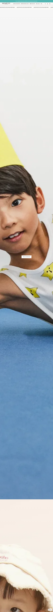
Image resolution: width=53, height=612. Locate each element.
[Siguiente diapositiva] (50, 1)
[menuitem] (41, 4)
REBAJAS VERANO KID (26, 256)
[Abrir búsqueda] (45, 4)
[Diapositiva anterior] (2, 1)
